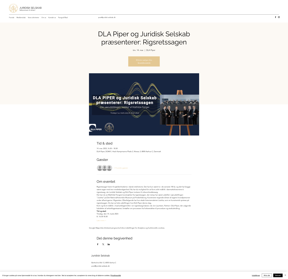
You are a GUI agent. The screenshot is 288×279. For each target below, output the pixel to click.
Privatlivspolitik (115, 275)
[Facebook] (275, 17)
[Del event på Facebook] (98, 244)
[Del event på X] (103, 244)
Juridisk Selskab (100, 255)
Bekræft (278, 275)
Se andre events (144, 63)
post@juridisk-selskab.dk (107, 17)
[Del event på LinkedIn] (109, 244)
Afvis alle (267, 275)
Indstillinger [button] (256, 275)
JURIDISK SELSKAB (30, 7)
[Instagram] (279, 17)
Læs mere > (101, 220)
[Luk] (285, 275)
